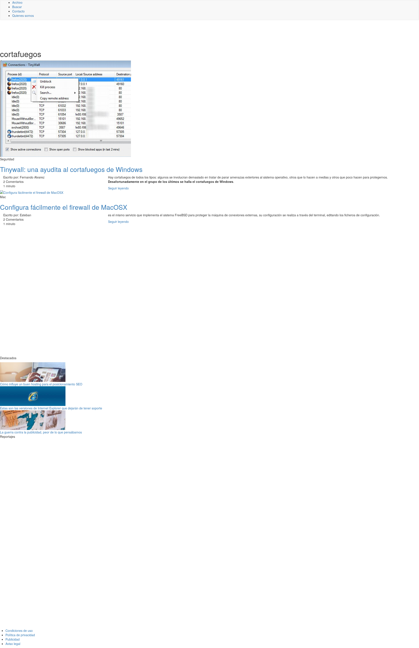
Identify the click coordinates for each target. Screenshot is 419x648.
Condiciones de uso (19, 630)
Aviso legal (12, 643)
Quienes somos (23, 15)
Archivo (17, 2)
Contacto (18, 11)
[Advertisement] (107, 34)
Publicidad (12, 639)
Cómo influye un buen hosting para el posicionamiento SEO (41, 384)
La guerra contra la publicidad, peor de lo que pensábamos (41, 432)
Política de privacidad (20, 635)
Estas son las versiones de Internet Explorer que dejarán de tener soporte (51, 408)
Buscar (17, 7)
